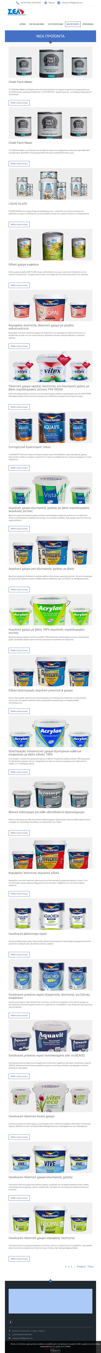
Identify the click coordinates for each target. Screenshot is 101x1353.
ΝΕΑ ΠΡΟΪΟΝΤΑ (73, 24)
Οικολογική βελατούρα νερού (28, 933)
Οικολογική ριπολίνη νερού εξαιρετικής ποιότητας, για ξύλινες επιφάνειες (49, 996)
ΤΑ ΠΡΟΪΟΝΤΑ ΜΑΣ (55, 24)
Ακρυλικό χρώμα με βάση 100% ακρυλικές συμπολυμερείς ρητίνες (47, 631)
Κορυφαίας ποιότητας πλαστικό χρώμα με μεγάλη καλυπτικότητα (41, 327)
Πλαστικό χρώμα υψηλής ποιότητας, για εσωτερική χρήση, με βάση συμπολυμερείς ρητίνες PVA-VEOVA (49, 388)
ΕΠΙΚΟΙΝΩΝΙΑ (88, 24)
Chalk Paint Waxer (20, 143)
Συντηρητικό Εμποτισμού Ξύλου (29, 447)
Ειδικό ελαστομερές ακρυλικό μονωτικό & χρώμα (41, 690)
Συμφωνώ (55, 1351)
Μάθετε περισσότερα (19, 103)
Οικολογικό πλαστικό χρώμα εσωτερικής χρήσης (41, 1177)
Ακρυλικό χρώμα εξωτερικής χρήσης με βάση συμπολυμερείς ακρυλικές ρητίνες (49, 509)
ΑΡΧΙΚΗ (23, 24)
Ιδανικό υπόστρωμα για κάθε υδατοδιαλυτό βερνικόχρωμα (46, 812)
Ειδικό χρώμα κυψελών (24, 264)
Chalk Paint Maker (21, 82)
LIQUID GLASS (18, 203)
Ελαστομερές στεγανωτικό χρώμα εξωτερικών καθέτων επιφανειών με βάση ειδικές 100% (45, 753)
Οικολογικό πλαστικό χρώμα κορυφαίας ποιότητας (42, 1238)
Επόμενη (81, 1266)
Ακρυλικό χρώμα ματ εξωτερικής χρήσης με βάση (41, 568)
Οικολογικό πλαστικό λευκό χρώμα (31, 1116)
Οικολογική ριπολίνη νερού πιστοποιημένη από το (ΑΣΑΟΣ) (47, 1055)
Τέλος (90, 1266)
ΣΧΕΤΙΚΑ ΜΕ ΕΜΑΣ (36, 24)
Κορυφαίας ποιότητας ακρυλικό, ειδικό (34, 873)
